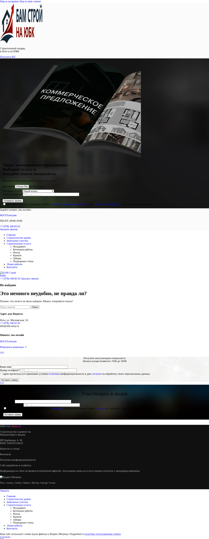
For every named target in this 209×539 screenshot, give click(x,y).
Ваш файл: (8, 186)
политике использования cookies (102, 534)
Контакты (5, 454)
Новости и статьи (10, 448)
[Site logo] (21, 42)
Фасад (16, 252)
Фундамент (19, 246)
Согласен (5, 537)
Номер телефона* (13, 194)
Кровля (17, 255)
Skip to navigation (9, 1)
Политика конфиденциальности (18, 459)
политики (53, 373)
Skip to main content (30, 1)
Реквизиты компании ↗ (13, 347)
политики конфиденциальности (69, 204)
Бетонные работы (23, 249)
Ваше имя (6, 366)
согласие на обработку (107, 204)
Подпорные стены (23, 261)
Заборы (17, 258)
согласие (97, 373)
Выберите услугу (12, 191)
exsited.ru (26, 465)
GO (2, 352)
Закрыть (4, 490)
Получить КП (7, 56)
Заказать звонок (9, 229)
